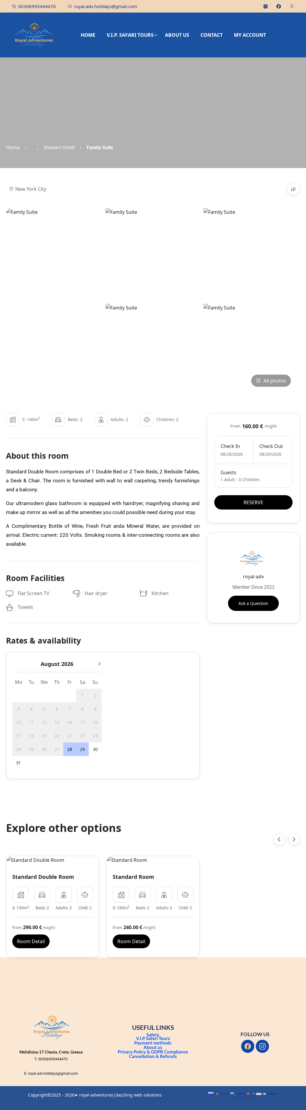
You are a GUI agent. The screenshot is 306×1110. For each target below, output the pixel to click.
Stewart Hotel (59, 147)
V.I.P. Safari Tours (153, 1038)
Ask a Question (253, 603)
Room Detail (31, 941)
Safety (152, 1034)
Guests (228, 472)
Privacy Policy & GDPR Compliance (153, 1051)
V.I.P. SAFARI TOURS (130, 35)
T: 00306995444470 (51, 1059)
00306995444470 (37, 6)
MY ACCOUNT (250, 35)
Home (13, 147)
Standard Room (133, 876)
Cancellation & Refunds (153, 1056)
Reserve (253, 502)
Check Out (271, 446)
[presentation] (279, 839)
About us (152, 1047)
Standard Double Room (43, 876)
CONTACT (212, 35)
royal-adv (253, 576)
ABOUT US (177, 35)
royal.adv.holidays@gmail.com (105, 6)
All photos (275, 380)
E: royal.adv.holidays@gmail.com (51, 1073)
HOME (88, 35)
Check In (230, 446)
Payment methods (153, 1042)
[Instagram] (262, 1046)
